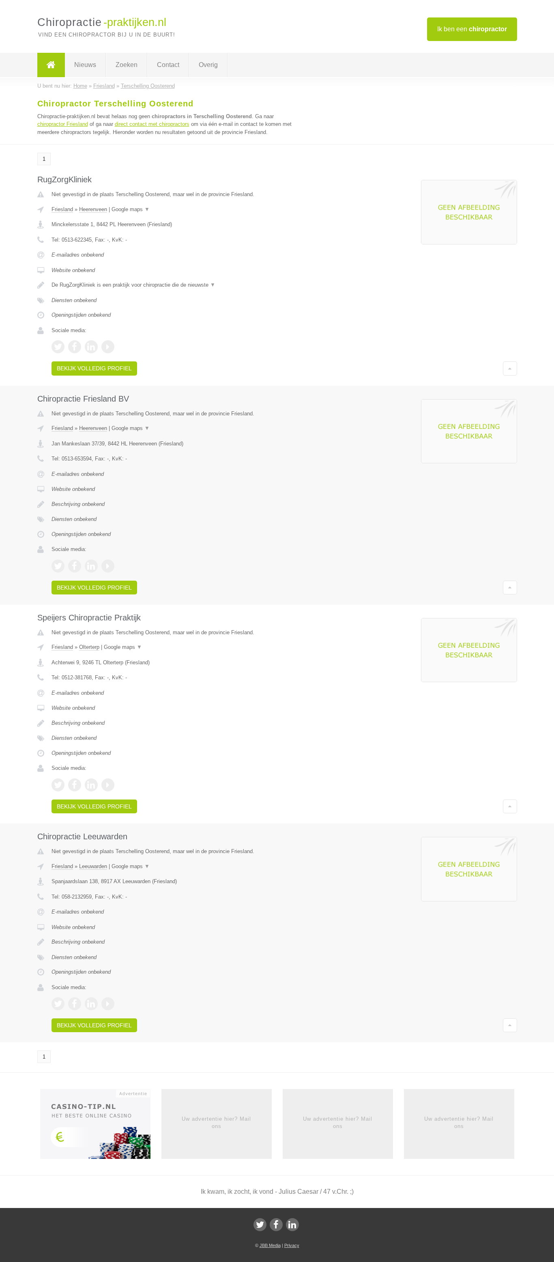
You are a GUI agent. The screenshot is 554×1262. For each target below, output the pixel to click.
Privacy (291, 1245)
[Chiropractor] (51, 65)
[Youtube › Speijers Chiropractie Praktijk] (107, 784)
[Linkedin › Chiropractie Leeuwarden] (91, 1003)
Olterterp (89, 647)
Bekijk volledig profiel (94, 368)
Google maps (131, 209)
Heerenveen (93, 209)
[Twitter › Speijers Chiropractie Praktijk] (58, 784)
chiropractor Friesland (62, 124)
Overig (208, 64)
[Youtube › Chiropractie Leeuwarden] (107, 1003)
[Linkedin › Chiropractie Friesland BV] (91, 566)
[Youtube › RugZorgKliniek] (107, 346)
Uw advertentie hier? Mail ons (216, 1122)
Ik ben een (472, 29)
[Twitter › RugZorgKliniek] (58, 346)
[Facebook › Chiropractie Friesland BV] (74, 566)
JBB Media (270, 1245)
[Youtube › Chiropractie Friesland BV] (107, 566)
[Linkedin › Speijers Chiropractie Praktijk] (91, 784)
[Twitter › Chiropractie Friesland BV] (58, 566)
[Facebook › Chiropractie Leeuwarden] (74, 1003)
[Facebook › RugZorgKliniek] (74, 346)
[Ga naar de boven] (510, 368)
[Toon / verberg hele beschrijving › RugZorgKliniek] (176, 285)
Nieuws (85, 64)
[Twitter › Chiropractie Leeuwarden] (58, 1003)
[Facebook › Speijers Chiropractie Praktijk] (74, 784)
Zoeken (126, 64)
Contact (168, 64)
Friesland (62, 209)
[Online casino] (100, 1126)
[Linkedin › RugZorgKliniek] (91, 346)
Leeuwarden (93, 866)
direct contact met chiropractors (152, 124)
